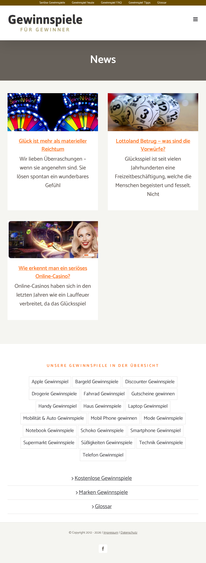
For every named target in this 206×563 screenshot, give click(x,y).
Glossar (103, 506)
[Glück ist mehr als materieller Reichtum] (53, 112)
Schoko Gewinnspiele (102, 431)
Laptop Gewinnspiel (148, 406)
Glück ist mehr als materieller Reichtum (53, 145)
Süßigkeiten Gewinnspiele (106, 443)
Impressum (111, 532)
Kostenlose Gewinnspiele (103, 478)
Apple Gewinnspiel (50, 382)
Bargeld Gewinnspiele (96, 382)
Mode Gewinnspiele (163, 418)
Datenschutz (129, 532)
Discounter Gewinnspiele (150, 382)
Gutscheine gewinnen (153, 394)
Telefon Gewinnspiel (103, 455)
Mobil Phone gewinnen (114, 418)
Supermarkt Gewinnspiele (48, 443)
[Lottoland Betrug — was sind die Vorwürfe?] (153, 112)
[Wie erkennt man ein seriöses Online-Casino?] (53, 239)
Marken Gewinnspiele (103, 492)
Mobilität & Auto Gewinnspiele (53, 418)
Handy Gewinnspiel (57, 406)
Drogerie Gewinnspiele (54, 394)
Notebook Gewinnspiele (50, 431)
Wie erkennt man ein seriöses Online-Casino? (53, 272)
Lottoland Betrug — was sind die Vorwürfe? (153, 145)
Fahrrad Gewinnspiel (104, 394)
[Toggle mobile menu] (195, 19)
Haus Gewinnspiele (102, 406)
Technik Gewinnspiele (161, 443)
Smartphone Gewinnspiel (155, 431)
